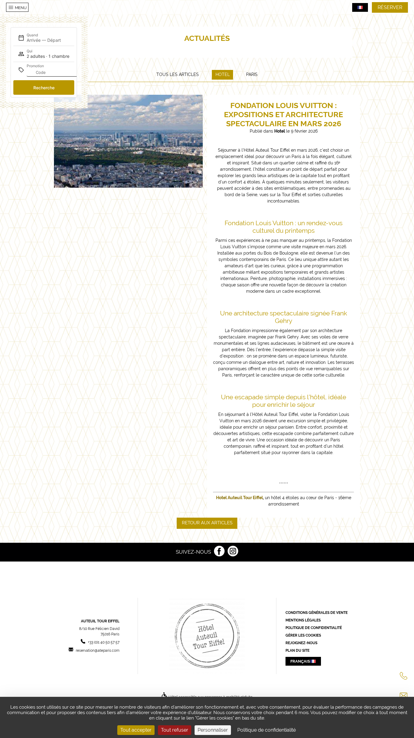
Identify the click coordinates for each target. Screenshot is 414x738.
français (300, 661)
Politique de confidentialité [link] (266, 730)
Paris (252, 74)
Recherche (44, 87)
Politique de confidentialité (313, 628)
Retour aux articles (207, 522)
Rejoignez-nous (301, 643)
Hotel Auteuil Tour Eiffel (239, 497)
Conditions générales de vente (316, 613)
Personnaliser (213, 730)
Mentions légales (303, 620)
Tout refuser (174, 730)
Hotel (222, 74)
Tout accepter (136, 730)
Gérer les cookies (303, 635)
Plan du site (297, 650)
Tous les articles (177, 74)
